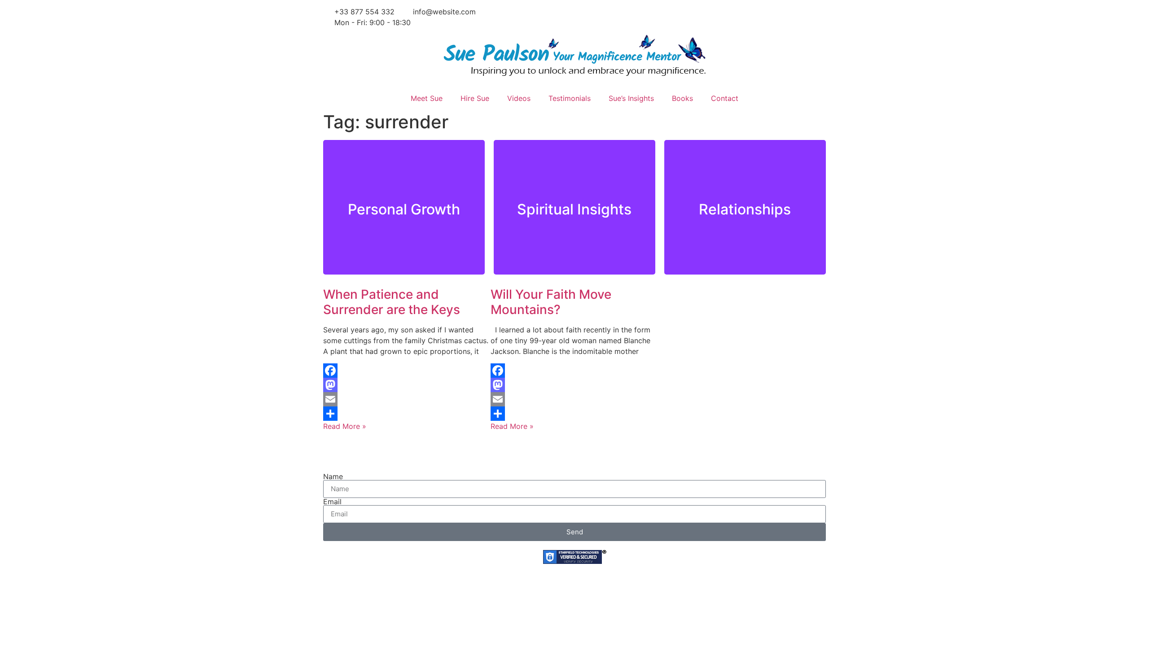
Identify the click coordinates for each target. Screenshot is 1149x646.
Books (682, 98)
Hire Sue (474, 98)
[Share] (407, 413)
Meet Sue (427, 98)
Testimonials (569, 98)
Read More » (344, 426)
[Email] (407, 399)
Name (333, 476)
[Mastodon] (407, 385)
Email (332, 501)
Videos (519, 98)
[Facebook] (407, 370)
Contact (724, 98)
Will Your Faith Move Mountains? (551, 302)
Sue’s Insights (631, 98)
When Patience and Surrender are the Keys (391, 302)
